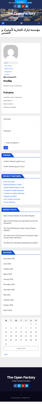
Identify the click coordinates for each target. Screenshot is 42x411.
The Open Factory (21, 13)
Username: (7, 119)
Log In (6, 147)
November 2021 (9, 289)
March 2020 (8, 310)
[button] (39, 23)
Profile (6, 63)
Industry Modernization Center (14, 187)
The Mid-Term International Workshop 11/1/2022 (21, 243)
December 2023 (9, 258)
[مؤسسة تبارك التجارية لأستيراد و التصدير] (10, 53)
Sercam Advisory (9, 202)
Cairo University (9, 182)
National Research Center (13, 184)
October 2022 (8, 269)
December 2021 (9, 284)
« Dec (6, 354)
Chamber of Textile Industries (14, 190)
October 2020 (8, 305)
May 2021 (7, 295)
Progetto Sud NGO (10, 196)
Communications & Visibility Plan (20, 398)
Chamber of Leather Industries (14, 193)
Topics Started (8, 66)
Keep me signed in (12, 143)
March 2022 (8, 274)
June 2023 (7, 264)
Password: (7, 131)
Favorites (6, 74)
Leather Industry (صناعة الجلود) (14, 161)
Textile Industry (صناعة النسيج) (14, 166)
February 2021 (9, 300)
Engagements (8, 71)
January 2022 (8, 279)
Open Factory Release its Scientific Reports (19, 216)
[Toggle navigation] (21, 23)
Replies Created (8, 68)
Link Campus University (12, 199)
